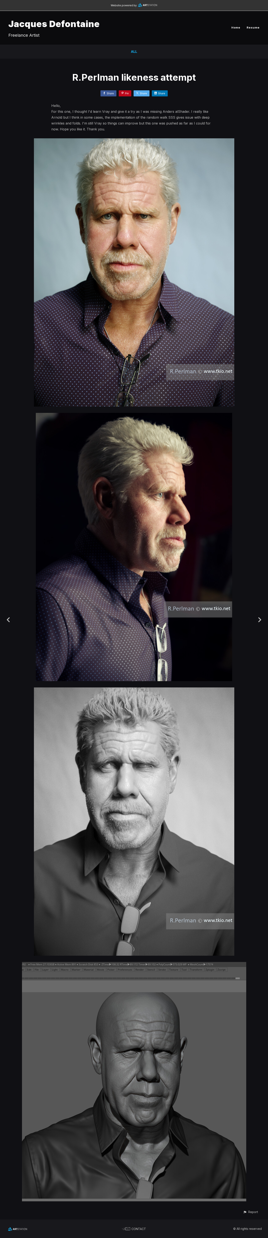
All (134, 51)
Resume (253, 27)
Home (235, 27)
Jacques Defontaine (54, 23)
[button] (250, 1212)
